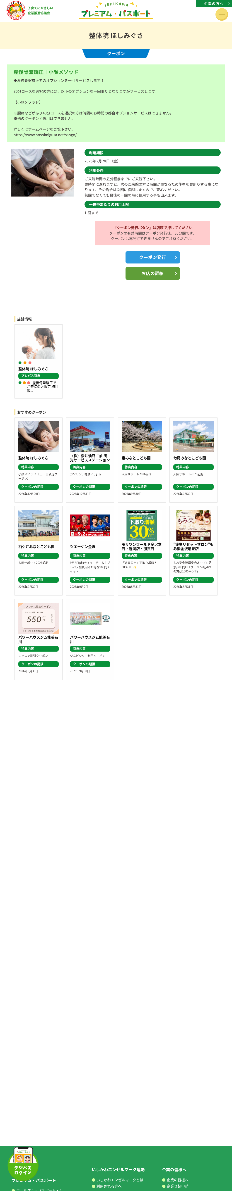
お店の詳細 (152, 273)
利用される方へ (109, 1186)
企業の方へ (214, 3)
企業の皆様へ (177, 1179)
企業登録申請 (177, 1186)
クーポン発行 (152, 257)
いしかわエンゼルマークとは (119, 1179)
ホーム (18, 1169)
